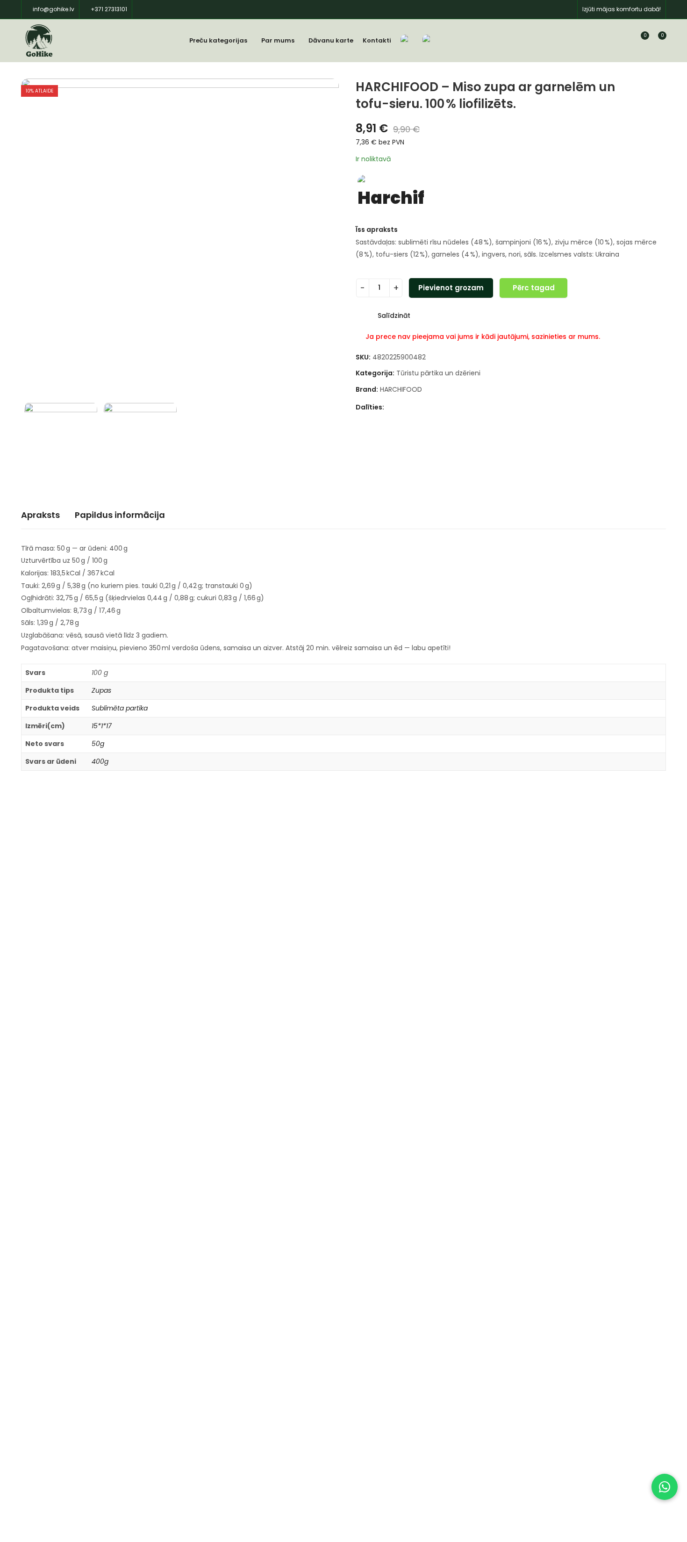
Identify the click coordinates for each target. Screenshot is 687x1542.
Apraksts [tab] (40, 515)
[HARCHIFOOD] (391, 194)
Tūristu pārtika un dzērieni (438, 373)
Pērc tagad (534, 288)
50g (98, 743)
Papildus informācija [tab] (120, 515)
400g (100, 761)
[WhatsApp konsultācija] (664, 1487)
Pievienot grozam (451, 288)
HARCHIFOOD (401, 389)
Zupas (101, 690)
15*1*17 (102, 726)
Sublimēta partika (120, 708)
